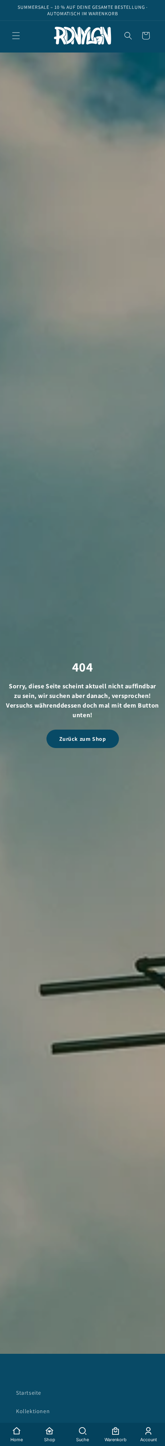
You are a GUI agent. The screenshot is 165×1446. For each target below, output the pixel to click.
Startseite (28, 1392)
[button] (16, 35)
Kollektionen (33, 1411)
